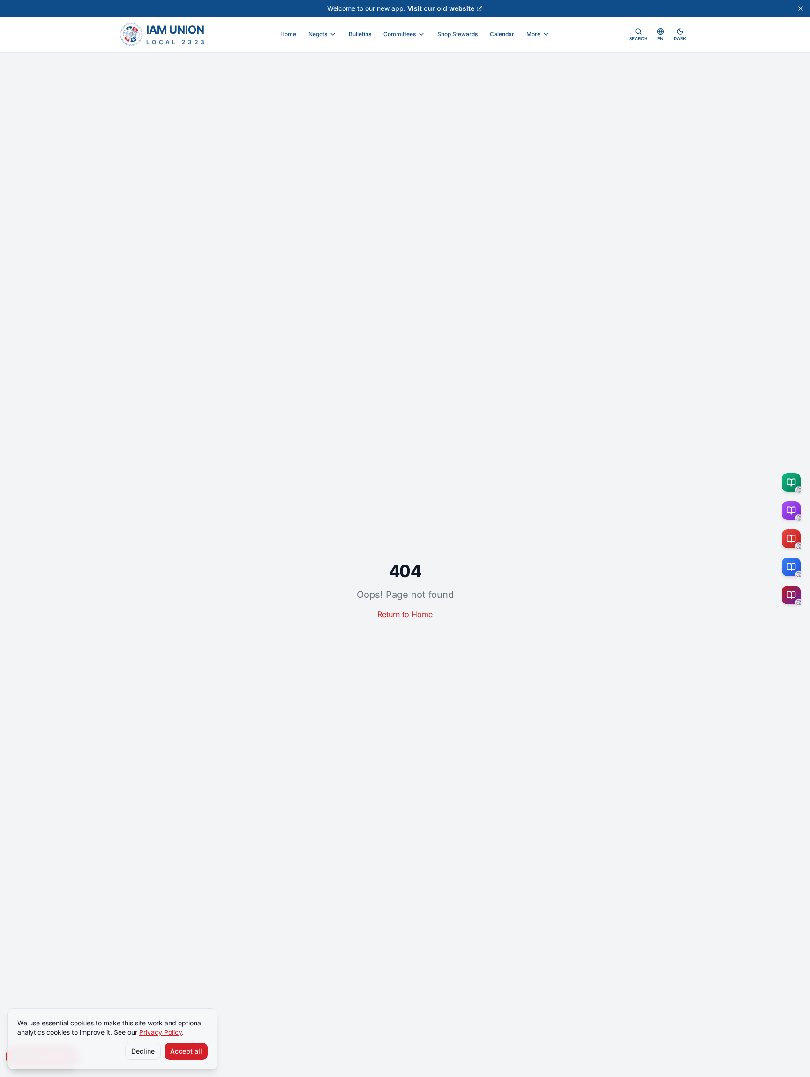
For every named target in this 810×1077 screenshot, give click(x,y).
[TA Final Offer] (793, 482)
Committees (399, 34)
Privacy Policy (160, 1032)
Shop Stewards (457, 34)
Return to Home (405, 614)
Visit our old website (440, 8)
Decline (143, 1051)
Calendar (502, 34)
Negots (317, 34)
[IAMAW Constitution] (793, 567)
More (533, 34)
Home (288, 34)
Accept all (186, 1051)
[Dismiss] (800, 8)
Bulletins (360, 34)
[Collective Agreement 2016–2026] (793, 538)
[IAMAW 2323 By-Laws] (793, 595)
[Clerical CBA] (793, 510)
